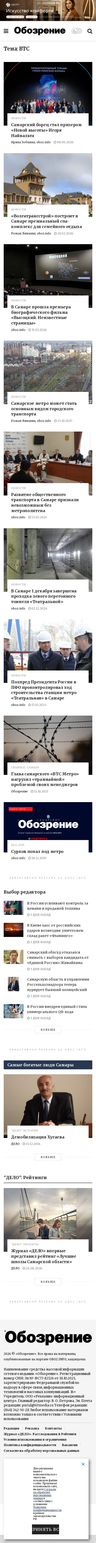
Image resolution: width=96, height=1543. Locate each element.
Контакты (53, 1428)
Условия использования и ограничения (35, 1439)
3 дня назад (40, 915)
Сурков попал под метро (37, 851)
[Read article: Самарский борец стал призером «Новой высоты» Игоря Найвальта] (48, 94)
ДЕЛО (15, 1144)
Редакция (11, 1428)
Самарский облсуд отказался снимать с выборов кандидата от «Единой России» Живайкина (58, 957)
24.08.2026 (33, 1268)
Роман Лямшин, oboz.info (31, 233)
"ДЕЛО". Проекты (25, 1244)
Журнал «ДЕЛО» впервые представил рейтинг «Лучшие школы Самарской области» (43, 1256)
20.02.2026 (65, 233)
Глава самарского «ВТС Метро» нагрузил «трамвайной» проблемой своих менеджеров (45, 779)
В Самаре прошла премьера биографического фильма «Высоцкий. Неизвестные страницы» (41, 314)
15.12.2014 (32, 1144)
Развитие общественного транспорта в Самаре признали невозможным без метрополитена (45, 502)
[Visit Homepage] (39, 31)
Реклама (32, 1428)
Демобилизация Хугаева (37, 1137)
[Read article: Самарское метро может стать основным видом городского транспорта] (48, 372)
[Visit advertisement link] (48, 10)
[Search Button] (89, 31)
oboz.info (18, 330)
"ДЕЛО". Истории (24, 1130)
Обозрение (19, 791)
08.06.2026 (65, 142)
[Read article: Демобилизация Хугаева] (48, 1106)
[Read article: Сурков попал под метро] (48, 827)
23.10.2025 (64, 421)
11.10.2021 (40, 791)
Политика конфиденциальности (30, 1445)
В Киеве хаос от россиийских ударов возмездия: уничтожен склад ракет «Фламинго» (55, 930)
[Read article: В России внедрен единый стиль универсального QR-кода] (13, 1011)
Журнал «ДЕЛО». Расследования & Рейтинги (40, 1434)
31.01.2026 (39, 330)
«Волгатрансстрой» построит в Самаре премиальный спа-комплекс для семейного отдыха (46, 221)
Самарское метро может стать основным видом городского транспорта (44, 408)
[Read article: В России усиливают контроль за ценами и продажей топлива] (13, 908)
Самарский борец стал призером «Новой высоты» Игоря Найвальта (46, 130)
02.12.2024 (39, 608)
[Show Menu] (6, 31)
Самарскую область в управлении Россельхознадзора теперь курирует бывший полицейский (58, 984)
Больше (48, 1029)
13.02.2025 (39, 517)
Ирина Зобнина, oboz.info (31, 142)
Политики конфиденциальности (47, 1509)
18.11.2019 (17, 845)
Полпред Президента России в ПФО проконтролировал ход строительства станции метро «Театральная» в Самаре (43, 689)
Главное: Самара (25, 767)
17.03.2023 (38, 705)
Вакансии (70, 1445)
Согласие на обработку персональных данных (41, 1451)
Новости (18, 118)
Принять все (45, 1529)
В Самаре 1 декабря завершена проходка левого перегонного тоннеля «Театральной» (44, 596)
